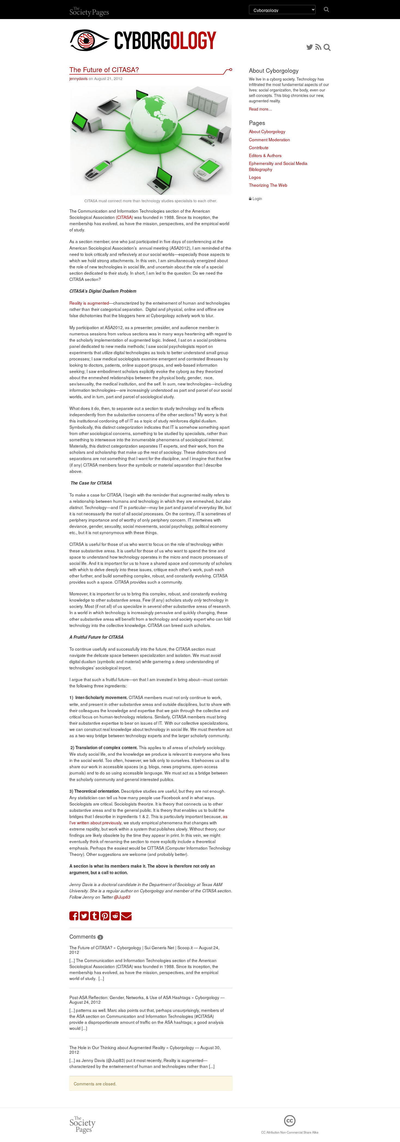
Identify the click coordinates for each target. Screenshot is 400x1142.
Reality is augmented (89, 303)
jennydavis (78, 78)
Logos (255, 177)
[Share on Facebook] (74, 916)
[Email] (126, 916)
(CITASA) (124, 217)
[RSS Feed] (318, 46)
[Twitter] (309, 46)
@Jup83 (122, 897)
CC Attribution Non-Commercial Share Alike (289, 1132)
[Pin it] (105, 916)
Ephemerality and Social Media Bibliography (278, 166)
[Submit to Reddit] (115, 916)
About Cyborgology (267, 131)
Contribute (259, 147)
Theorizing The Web (268, 185)
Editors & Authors (265, 155)
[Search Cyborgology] (327, 46)
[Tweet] (84, 916)
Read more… (260, 109)
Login (256, 198)
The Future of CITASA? (104, 69)
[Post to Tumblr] (94, 916)
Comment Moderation (269, 139)
